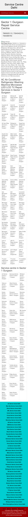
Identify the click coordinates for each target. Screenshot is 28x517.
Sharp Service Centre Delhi (14, 481)
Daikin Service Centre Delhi (14, 417)
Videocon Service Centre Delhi (14, 495)
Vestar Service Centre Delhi (14, 492)
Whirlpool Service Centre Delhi (14, 502)
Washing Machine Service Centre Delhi (14, 499)
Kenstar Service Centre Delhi (14, 441)
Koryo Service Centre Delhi (14, 443)
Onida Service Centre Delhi (14, 462)
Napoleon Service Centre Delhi (14, 457)
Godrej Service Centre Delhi (14, 427)
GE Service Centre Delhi (14, 422)
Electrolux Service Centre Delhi (14, 420)
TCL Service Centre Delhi (14, 485)
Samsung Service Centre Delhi (14, 474)
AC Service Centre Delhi (14, 403)
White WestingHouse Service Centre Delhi (14, 504)
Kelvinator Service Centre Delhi (14, 438)
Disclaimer (14, 509)
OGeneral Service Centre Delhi (14, 460)
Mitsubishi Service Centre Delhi (14, 455)
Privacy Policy (21, 509)
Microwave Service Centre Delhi (14, 450)
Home (4, 509)
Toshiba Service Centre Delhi (14, 488)
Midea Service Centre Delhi (14, 453)
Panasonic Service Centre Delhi (14, 464)
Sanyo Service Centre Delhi (14, 478)
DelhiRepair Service (7, 13)
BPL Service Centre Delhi (14, 410)
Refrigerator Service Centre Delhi (14, 469)
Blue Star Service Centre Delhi (14, 406)
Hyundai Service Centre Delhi (14, 434)
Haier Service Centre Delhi (14, 429)
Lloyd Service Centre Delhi (14, 448)
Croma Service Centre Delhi (14, 415)
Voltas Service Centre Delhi (14, 497)
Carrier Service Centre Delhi (14, 413)
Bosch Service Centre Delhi (14, 408)
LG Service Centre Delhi (14, 446)
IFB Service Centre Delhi (14, 436)
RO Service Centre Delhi (14, 471)
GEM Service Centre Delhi (14, 424)
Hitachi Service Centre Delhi (14, 431)
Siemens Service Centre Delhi (14, 483)
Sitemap (9, 509)
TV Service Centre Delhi (14, 490)
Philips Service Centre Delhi (14, 467)
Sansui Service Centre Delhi (14, 476)
